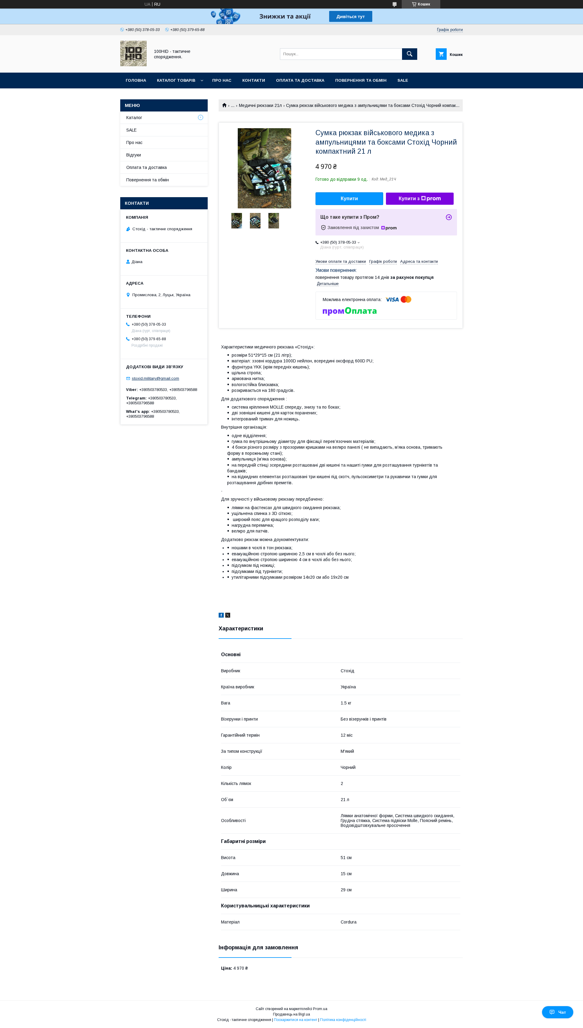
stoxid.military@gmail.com (155, 378)
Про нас (221, 80)
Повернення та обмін (361, 80)
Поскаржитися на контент (295, 1020)
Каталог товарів (176, 80)
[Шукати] (409, 54)
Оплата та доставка (300, 80)
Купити (349, 198)
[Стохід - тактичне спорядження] (133, 64)
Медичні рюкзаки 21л (260, 105)
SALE (402, 80)
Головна (136, 80)
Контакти (253, 80)
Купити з (409, 198)
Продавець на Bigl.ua (291, 1014)
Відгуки (133, 154)
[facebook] (221, 616)
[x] (227, 616)
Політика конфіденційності (343, 1020)
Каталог (134, 117)
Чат (562, 1012)
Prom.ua (320, 1009)
